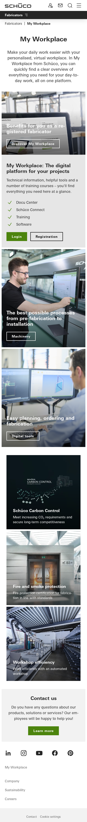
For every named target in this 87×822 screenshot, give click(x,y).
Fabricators (13, 23)
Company (12, 781)
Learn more (43, 731)
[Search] (70, 5)
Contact (31, 817)
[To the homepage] (18, 5)
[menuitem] (8, 753)
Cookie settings (50, 817)
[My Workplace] (50, 5)
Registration (46, 237)
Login (17, 237)
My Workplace (16, 767)
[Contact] (60, 5)
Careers (11, 799)
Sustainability (15, 790)
